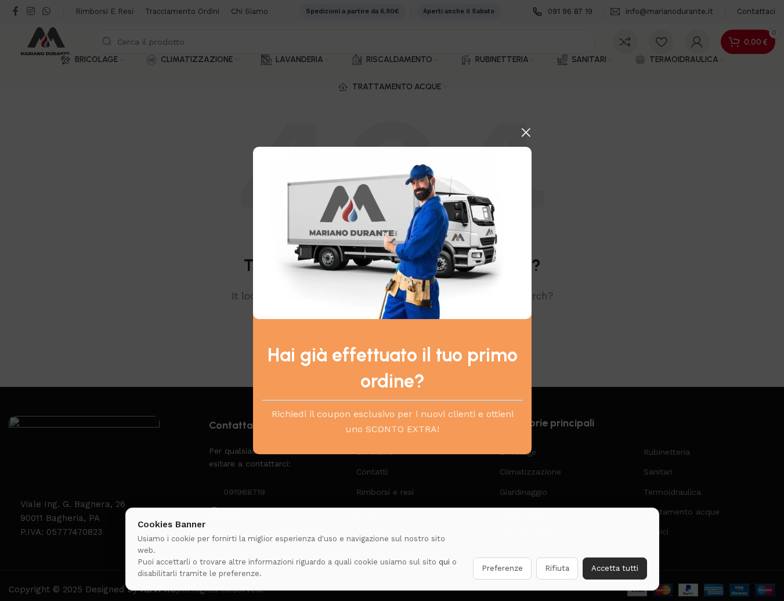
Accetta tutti (614, 568)
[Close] (525, 132)
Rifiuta (557, 568)
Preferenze (502, 568)
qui (444, 561)
